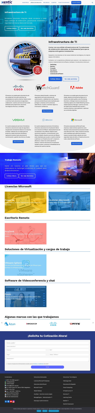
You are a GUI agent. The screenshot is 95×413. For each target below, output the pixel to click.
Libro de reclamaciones (12, 396)
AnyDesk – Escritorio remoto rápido (43, 394)
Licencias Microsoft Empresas (41, 381)
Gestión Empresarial (68, 404)
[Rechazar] (93, 410)
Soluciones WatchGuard (40, 384)
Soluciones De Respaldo (69, 384)
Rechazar (45, 410)
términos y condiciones (38, 363)
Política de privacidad (54, 410)
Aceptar (39, 410)
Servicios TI (66, 394)
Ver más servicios (70, 79)
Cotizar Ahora (11, 28)
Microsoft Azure (38, 387)
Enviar (47, 367)
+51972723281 (10, 383)
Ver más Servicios (27, 28)
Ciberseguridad (67, 381)
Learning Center (67, 397)
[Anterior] (2, 323)
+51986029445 (10, 382)
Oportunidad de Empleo (12, 393)
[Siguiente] (93, 323)
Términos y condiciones (12, 395)
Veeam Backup (38, 390)
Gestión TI (65, 400)
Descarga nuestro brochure (41, 400)
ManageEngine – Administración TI (43, 397)
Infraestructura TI (68, 390)
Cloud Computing (67, 387)
